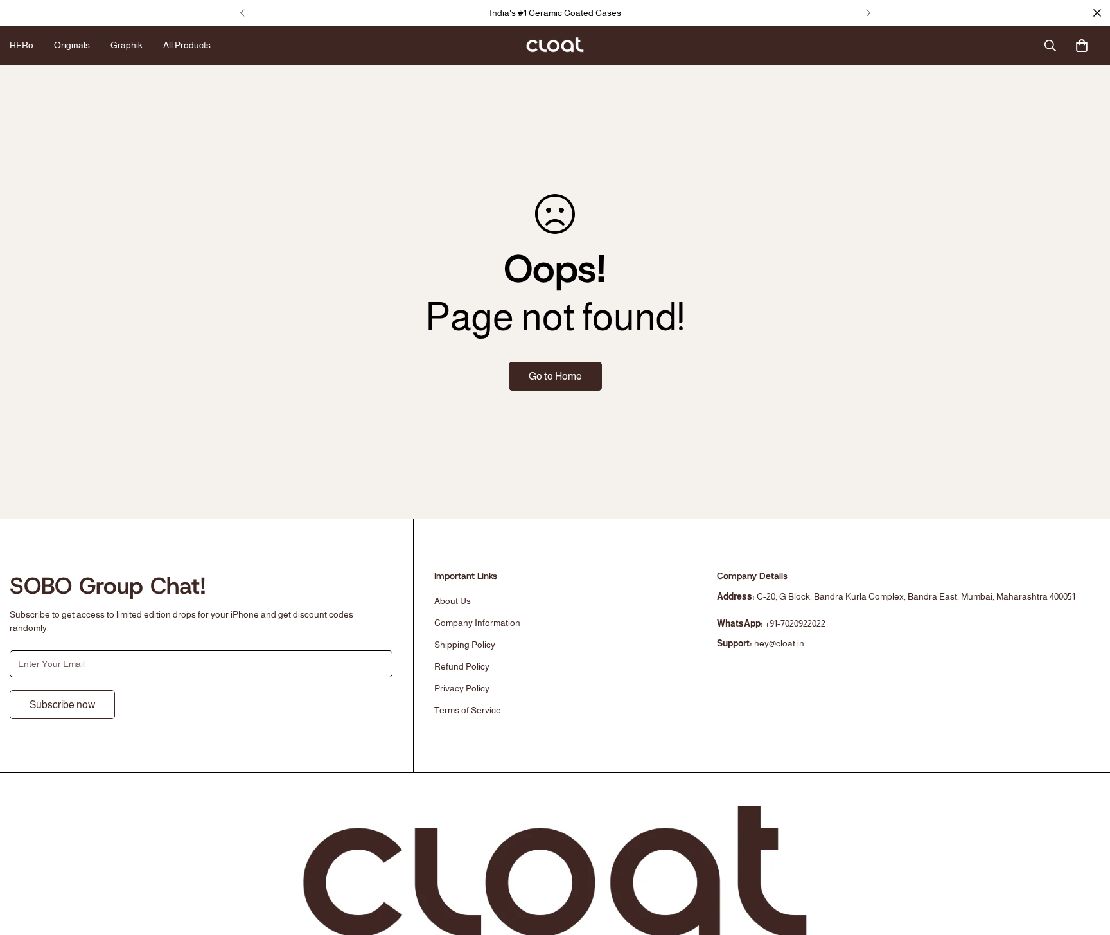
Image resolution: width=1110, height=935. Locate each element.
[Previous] (241, 13)
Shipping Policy (464, 644)
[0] (1082, 45)
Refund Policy (461, 666)
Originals (72, 45)
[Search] (1050, 45)
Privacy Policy (461, 688)
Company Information (477, 623)
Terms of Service (467, 710)
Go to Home (555, 376)
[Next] (868, 13)
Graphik (126, 45)
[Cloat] (555, 46)
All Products (187, 45)
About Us (452, 601)
